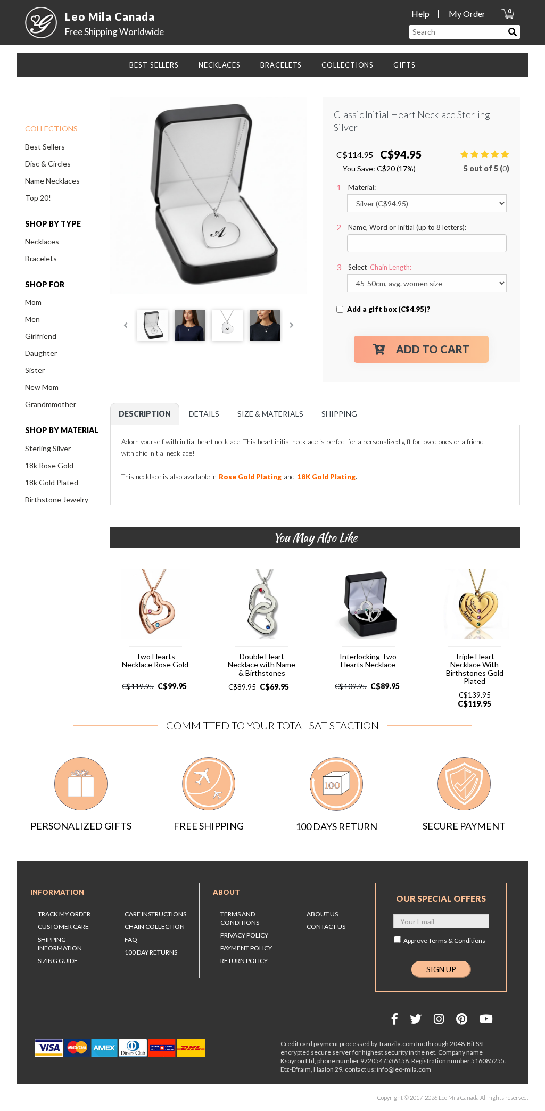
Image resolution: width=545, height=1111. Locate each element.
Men (32, 319)
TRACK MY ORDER (64, 914)
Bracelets (41, 258)
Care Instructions (155, 914)
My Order (467, 14)
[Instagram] (439, 1018)
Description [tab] (145, 413)
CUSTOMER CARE (63, 927)
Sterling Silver (48, 448)
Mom (33, 301)
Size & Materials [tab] (270, 413)
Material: (362, 187)
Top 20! (38, 197)
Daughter (41, 353)
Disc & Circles (48, 163)
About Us (322, 914)
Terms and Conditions (239, 918)
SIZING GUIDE (58, 961)
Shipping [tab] (339, 413)
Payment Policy (246, 948)
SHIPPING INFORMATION (60, 943)
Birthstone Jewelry (56, 499)
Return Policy (244, 961)
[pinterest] (461, 1018)
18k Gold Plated (51, 482)
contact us (326, 927)
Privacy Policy (244, 935)
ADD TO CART (432, 349)
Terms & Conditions (456, 940)
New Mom (42, 387)
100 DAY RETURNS (151, 952)
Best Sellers (45, 146)
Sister (35, 370)
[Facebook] (395, 1018)
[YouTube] (486, 1018)
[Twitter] (416, 1018)
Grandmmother (50, 404)
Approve (444, 940)
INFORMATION (57, 892)
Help (420, 14)
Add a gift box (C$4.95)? (389, 309)
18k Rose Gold (49, 465)
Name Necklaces (52, 180)
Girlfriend (40, 336)
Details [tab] (204, 413)
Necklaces (42, 241)
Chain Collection (155, 927)
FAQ (131, 939)
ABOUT (226, 892)
